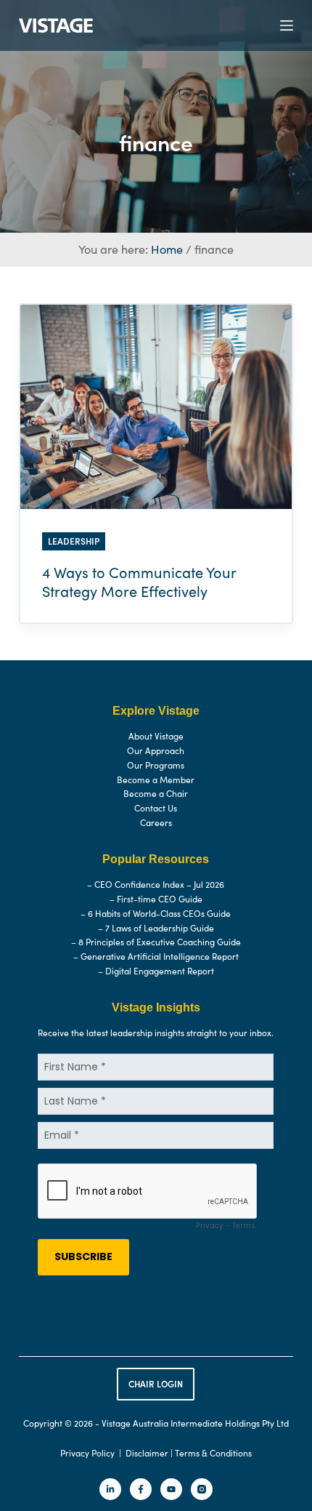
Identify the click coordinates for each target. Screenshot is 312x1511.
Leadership (73, 540)
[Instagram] (202, 1489)
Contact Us (155, 808)
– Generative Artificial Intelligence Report (156, 956)
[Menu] (286, 25)
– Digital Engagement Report (156, 971)
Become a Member (155, 779)
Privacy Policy (87, 1453)
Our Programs (155, 765)
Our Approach (155, 750)
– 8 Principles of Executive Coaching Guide (156, 941)
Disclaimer (147, 1453)
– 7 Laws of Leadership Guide (156, 928)
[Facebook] (141, 1489)
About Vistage (156, 736)
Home (167, 249)
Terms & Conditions (213, 1453)
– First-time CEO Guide (156, 899)
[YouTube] (171, 1489)
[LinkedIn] (110, 1489)
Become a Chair (155, 793)
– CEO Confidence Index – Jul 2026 (155, 884)
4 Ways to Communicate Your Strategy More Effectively (139, 581)
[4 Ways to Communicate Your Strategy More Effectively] (156, 407)
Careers (156, 822)
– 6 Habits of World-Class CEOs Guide (156, 913)
